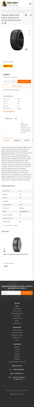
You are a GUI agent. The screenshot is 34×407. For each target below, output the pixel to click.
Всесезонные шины (17, 313)
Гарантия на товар (17, 335)
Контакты (17, 347)
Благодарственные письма (17, 361)
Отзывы (17, 349)
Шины (17, 306)
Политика (17, 354)
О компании (17, 344)
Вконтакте (15, 401)
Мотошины (17, 316)
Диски (17, 320)
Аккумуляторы (17, 323)
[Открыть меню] (30, 4)
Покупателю (17, 327)
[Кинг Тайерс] (10, 3)
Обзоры (17, 359)
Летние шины (17, 308)
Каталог (17, 303)
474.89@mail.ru (18, 373)
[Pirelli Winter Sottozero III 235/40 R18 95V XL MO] (17, 39)
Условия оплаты (17, 330)
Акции (17, 340)
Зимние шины (17, 311)
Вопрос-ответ (17, 337)
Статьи (17, 352)
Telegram (19, 401)
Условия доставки (17, 332)
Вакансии (17, 357)
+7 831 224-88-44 (17, 369)
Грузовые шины (17, 318)
